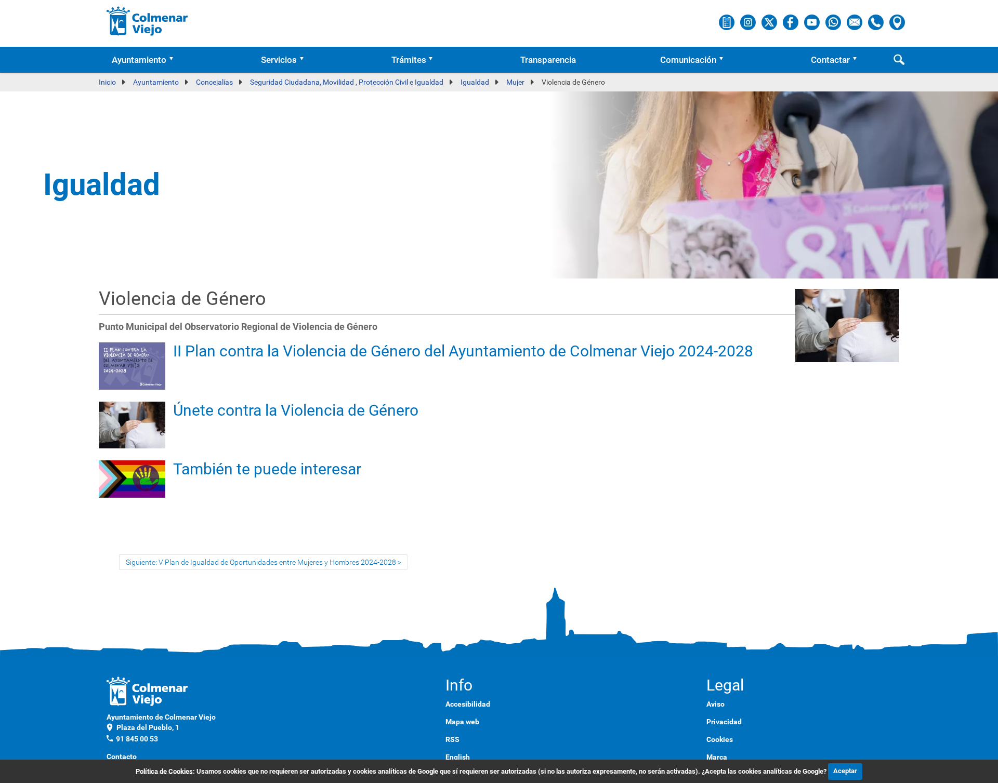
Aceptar (845, 771)
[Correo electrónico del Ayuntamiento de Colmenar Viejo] (855, 22)
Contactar (830, 60)
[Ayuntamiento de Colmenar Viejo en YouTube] (812, 22)
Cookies (719, 739)
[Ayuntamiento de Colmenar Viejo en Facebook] (791, 22)
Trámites (408, 60)
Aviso (715, 704)
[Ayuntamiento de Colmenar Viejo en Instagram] (748, 22)
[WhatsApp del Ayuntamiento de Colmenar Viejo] (834, 22)
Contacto (122, 756)
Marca (716, 757)
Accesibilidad (467, 704)
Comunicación (688, 60)
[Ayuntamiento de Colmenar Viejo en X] (770, 22)
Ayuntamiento (139, 60)
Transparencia (548, 60)
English (457, 757)
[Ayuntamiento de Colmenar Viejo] (147, 21)
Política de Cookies (164, 771)
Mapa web (462, 722)
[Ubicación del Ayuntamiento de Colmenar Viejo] (897, 22)
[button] (174, 60)
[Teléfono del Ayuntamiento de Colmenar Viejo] (876, 22)
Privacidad (724, 722)
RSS (452, 739)
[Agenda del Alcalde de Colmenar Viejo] (727, 22)
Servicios (279, 60)
